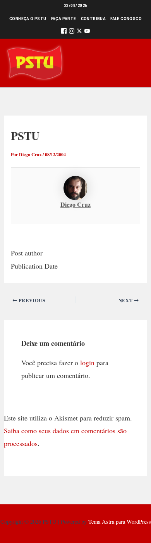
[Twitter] (79, 32)
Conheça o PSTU (27, 19)
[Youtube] (87, 32)
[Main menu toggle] (134, 63)
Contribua (93, 19)
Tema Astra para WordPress (119, 521)
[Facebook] (64, 32)
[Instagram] (71, 32)
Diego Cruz (75, 204)
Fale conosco (126, 19)
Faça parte (63, 19)
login (87, 362)
